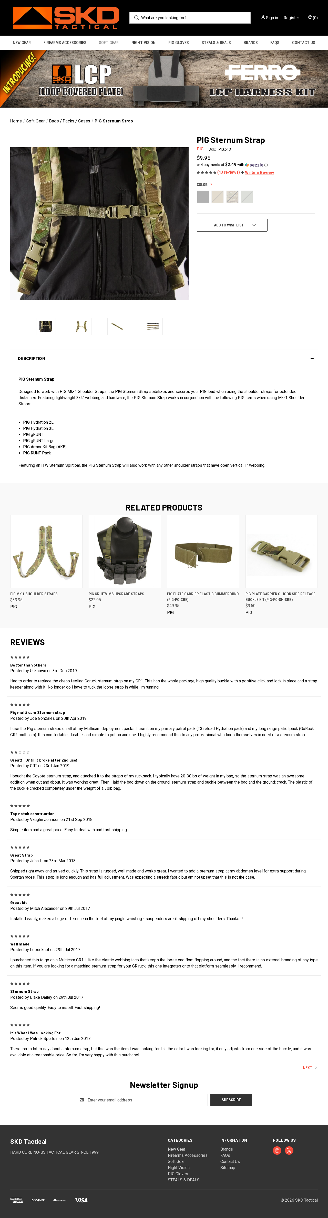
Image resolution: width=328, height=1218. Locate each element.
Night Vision (143, 42)
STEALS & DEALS (216, 42)
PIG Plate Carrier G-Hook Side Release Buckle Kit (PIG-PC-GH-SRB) (280, 597)
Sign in (272, 17)
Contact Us (303, 42)
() (315, 17)
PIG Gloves (178, 42)
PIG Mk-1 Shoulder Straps (34, 594)
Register (291, 17)
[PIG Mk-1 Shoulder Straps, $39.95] (46, 551)
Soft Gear (109, 42)
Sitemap (227, 1167)
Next (308, 1067)
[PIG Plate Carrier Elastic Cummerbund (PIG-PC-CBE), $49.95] (203, 551)
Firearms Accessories (65, 42)
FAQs (274, 42)
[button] (164, 79)
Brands (251, 42)
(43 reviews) (229, 172)
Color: (203, 185)
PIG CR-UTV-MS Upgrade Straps (116, 594)
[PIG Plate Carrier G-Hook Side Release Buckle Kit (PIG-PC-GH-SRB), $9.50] (282, 551)
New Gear (22, 42)
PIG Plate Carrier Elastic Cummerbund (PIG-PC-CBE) (203, 597)
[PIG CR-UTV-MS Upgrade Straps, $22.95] (125, 551)
